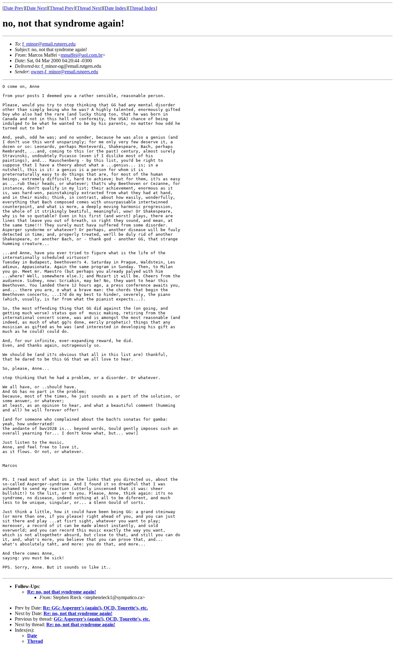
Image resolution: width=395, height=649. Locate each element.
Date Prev (13, 8)
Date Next (37, 8)
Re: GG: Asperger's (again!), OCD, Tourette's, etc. (95, 607)
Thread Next (89, 8)
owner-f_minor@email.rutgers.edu (64, 71)
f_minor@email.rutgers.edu (49, 44)
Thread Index (142, 8)
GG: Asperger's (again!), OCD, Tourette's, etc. (102, 619)
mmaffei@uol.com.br (81, 55)
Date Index (115, 8)
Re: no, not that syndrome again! (61, 591)
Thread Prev (62, 8)
